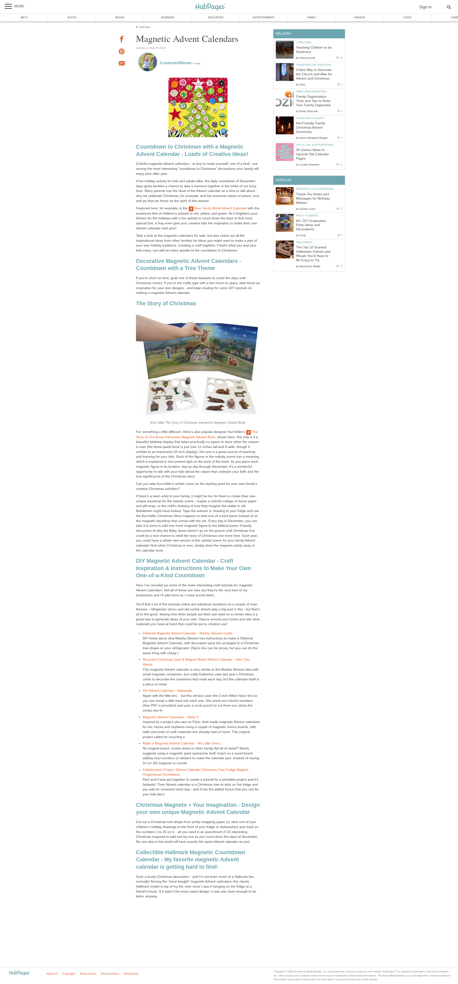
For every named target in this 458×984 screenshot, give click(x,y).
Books (120, 17)
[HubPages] (210, 7)
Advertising (131, 973)
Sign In (425, 7)
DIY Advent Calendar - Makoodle (167, 691)
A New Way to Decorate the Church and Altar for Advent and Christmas (314, 74)
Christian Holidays (310, 118)
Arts (24, 17)
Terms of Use (88, 973)
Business (167, 17)
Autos (71, 17)
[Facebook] (121, 39)
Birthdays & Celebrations (314, 188)
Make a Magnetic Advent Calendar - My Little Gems (181, 743)
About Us (52, 973)
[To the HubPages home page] (19, 973)
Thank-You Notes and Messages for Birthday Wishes (313, 198)
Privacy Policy (110, 973)
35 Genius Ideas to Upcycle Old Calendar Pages (312, 154)
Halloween (304, 242)
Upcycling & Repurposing (315, 144)
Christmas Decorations (313, 64)
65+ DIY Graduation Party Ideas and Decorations (311, 225)
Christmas (303, 42)
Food (407, 17)
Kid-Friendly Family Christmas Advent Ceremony (310, 127)
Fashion (359, 17)
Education (215, 17)
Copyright (68, 973)
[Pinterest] (121, 52)
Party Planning (307, 215)
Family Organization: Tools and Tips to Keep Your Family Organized (313, 101)
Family (311, 17)
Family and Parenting (311, 91)
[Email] (121, 64)
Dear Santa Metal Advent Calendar (220, 208)
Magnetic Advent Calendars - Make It (170, 717)
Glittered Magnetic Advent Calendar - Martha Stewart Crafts (188, 633)
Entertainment (264, 17)
